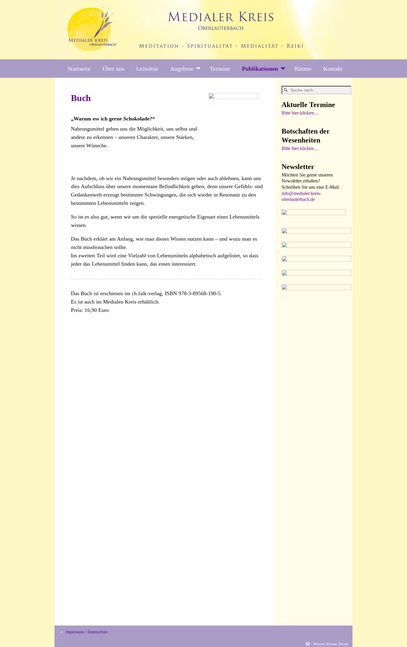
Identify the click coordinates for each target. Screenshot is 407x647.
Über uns (113, 68)
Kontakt (333, 68)
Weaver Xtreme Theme (331, 644)
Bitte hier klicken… (300, 112)
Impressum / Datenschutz (87, 632)
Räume (302, 68)
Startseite (79, 68)
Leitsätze (147, 68)
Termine (220, 68)
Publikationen (260, 68)
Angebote (181, 68)
